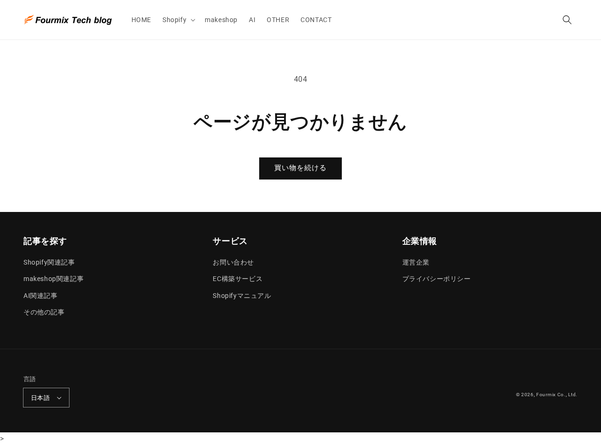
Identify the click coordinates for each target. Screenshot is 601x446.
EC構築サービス (237, 278)
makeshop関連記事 (53, 278)
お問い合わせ (233, 262)
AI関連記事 (40, 295)
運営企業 (416, 262)
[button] (178, 20)
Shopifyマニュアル (242, 295)
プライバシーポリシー (436, 278)
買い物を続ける (300, 168)
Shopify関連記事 (49, 262)
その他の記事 (44, 312)
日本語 (40, 397)
